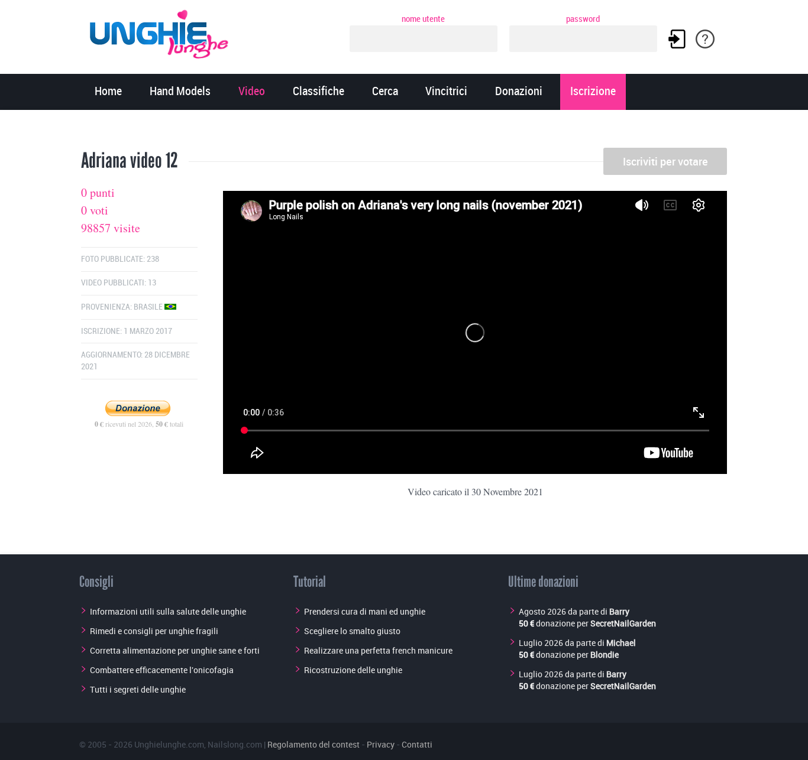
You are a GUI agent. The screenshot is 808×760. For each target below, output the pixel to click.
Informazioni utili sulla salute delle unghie (168, 611)
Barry (619, 611)
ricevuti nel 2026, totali (139, 423)
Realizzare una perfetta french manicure (378, 650)
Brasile (149, 307)
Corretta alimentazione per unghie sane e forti (175, 650)
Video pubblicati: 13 (118, 282)
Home (108, 92)
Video (251, 92)
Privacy (381, 744)
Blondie (604, 654)
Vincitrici (446, 92)
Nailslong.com (235, 744)
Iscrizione (593, 92)
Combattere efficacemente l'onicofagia (162, 669)
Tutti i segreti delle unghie (138, 689)
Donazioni (518, 92)
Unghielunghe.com (169, 744)
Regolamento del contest (313, 744)
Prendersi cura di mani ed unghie (364, 611)
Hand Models (180, 92)
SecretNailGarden (623, 623)
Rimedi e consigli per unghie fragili (154, 630)
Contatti (417, 744)
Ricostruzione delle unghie (353, 669)
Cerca (385, 92)
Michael (621, 642)
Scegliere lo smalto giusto (352, 630)
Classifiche (318, 92)
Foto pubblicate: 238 (120, 259)
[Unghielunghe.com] (160, 31)
